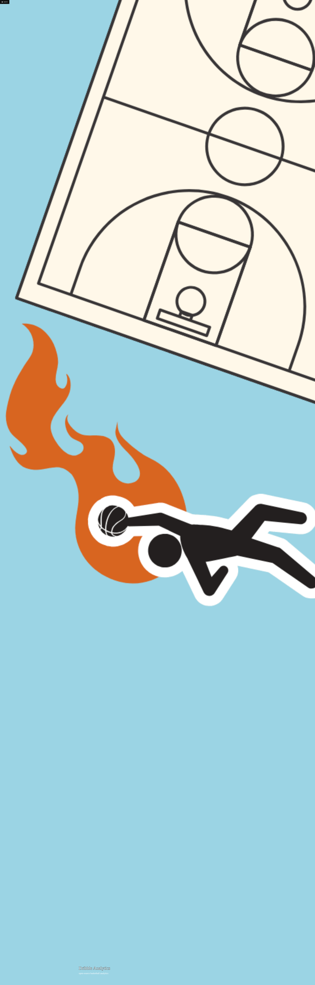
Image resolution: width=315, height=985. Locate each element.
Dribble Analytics (94, 968)
